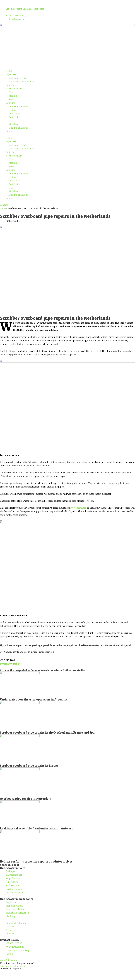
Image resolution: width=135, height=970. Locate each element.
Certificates (14, 117)
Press (11, 99)
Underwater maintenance (21, 81)
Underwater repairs (18, 78)
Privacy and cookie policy (12, 966)
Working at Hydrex (18, 128)
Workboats (14, 124)
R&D (11, 120)
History (12, 110)
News (11, 92)
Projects (10, 85)
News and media (14, 88)
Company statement (19, 106)
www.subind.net (78, 508)
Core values (14, 113)
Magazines (14, 96)
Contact (9, 131)
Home (9, 71)
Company (10, 103)
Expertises (11, 74)
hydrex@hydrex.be (10, 664)
